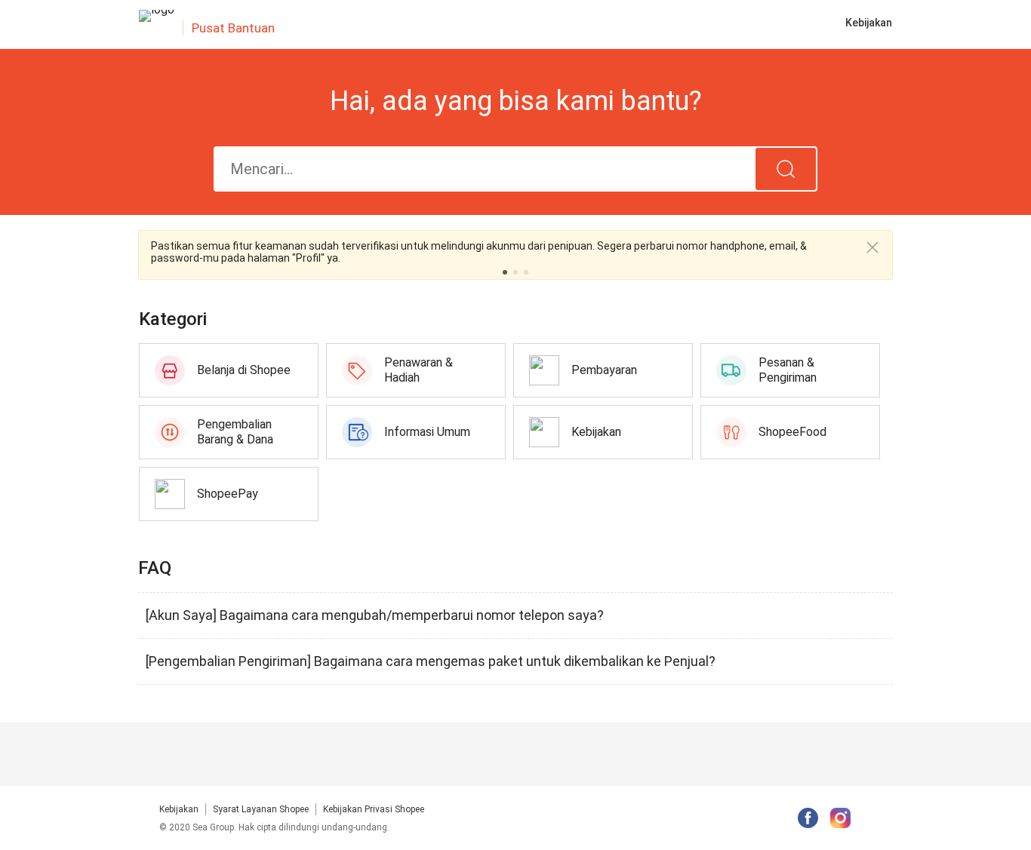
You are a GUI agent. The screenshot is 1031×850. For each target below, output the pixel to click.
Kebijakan (179, 809)
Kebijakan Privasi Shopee (373, 809)
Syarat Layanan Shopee (261, 809)
